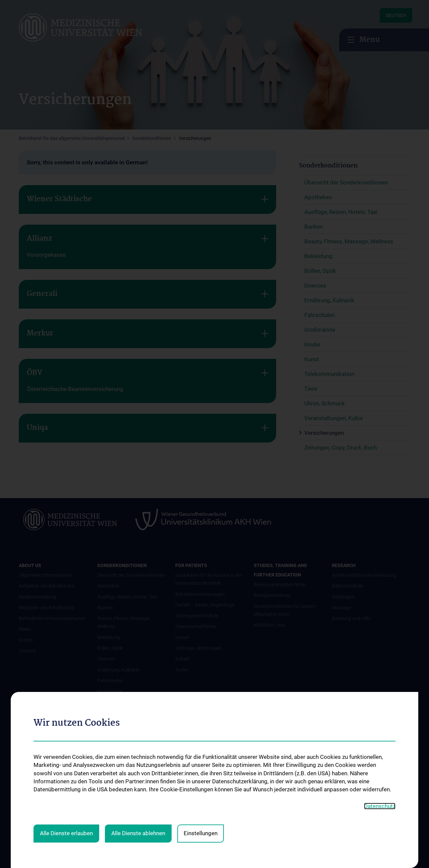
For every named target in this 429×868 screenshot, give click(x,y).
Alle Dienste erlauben (66, 833)
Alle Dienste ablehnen (138, 833)
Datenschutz (379, 806)
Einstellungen (201, 833)
